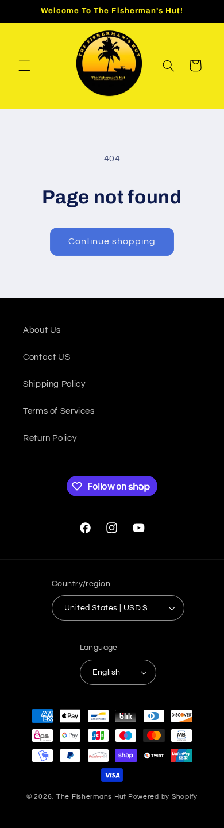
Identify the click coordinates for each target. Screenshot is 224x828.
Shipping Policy (54, 384)
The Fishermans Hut (91, 797)
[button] (24, 65)
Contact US (46, 357)
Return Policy (49, 438)
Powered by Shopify (163, 797)
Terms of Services (59, 411)
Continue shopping (112, 241)
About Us (42, 330)
